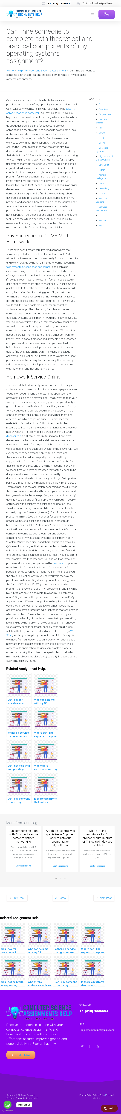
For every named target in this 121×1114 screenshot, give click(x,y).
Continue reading (23, 866)
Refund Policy (99, 1095)
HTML (101, 138)
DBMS (102, 133)
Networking (104, 188)
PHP (101, 128)
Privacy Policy (85, 1095)
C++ (101, 104)
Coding (102, 143)
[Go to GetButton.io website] (8, 1111)
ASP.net (102, 193)
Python (102, 170)
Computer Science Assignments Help (22, 1098)
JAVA (101, 183)
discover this (13, 436)
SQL (101, 225)
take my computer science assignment (29, 266)
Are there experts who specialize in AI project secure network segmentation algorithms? (60, 838)
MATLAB (103, 220)
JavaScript (104, 165)
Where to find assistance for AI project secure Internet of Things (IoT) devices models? (97, 838)
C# (100, 215)
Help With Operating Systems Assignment (41, 70)
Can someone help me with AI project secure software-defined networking (23, 836)
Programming (105, 114)
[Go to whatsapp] (8, 1105)
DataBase (103, 109)
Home (10, 70)
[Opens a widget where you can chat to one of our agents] (109, 1108)
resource (58, 563)
